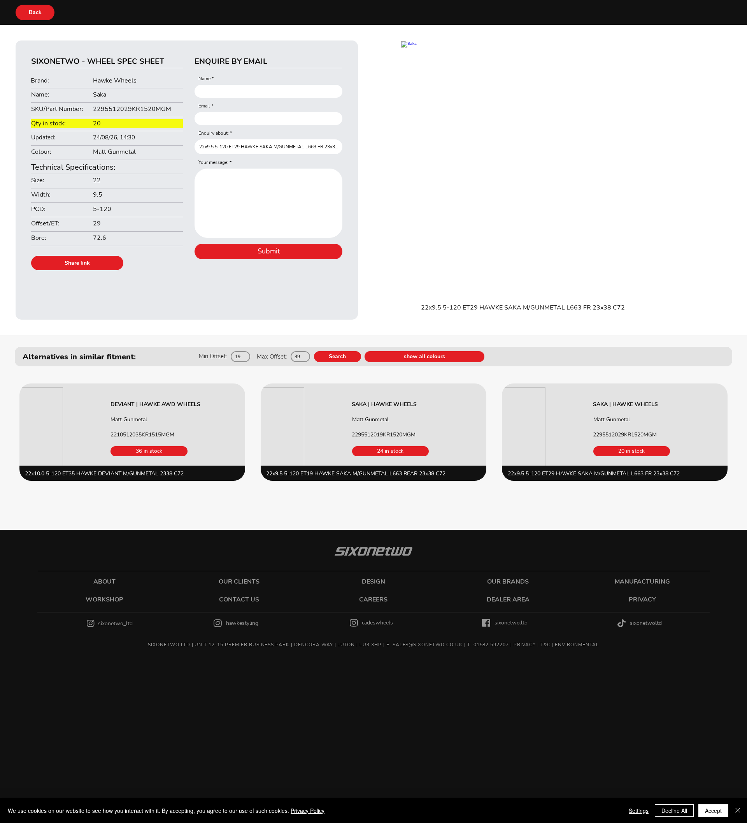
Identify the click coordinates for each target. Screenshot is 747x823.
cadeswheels (377, 622)
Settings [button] (639, 810)
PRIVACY (525, 645)
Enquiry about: (213, 133)
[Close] (737, 810)
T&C (545, 645)
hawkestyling (242, 623)
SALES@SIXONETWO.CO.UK (428, 645)
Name (204, 78)
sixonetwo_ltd (115, 623)
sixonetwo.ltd (511, 622)
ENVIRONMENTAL (577, 645)
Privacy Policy (307, 810)
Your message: (213, 162)
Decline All (674, 810)
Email (204, 106)
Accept (713, 810)
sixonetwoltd (646, 623)
